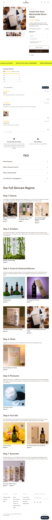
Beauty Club (15, 501)
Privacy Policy (26, 497)
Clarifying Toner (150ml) (33, 300)
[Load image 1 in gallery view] (8, 34)
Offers (4, 501)
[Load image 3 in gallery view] (17, 34)
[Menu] (4, 2)
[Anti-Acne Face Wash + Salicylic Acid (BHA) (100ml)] (42, 210)
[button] (41, 2)
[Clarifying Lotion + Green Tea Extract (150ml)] (26, 210)
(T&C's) (14, 148)
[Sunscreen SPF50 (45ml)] (14, 472)
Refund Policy (26, 503)
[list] (26, 143)
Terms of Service (26, 499)
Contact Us (15, 503)
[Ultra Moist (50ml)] (14, 395)
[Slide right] (24, 34)
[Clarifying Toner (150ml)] (38, 288)
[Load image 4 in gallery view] (21, 34)
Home (14, 497)
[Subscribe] (48, 497)
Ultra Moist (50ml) (8, 407)
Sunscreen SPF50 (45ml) (9, 483)
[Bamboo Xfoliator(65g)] (14, 248)
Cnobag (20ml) (7, 300)
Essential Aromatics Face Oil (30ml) (36, 445)
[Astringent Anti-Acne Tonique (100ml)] (14, 317)
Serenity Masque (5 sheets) (10, 367)
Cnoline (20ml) (7, 445)
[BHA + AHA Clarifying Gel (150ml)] (10, 210)
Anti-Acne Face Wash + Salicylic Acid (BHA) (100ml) (40, 219)
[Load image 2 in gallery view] (12, 34)
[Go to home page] (26, 2)
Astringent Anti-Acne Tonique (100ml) (13, 329)
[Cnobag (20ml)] (14, 288)
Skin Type (5, 499)
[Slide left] (4, 34)
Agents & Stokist (16, 505)
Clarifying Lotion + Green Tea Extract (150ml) (25, 218)
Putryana (31, 9)
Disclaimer (25, 501)
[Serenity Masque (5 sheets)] (14, 356)
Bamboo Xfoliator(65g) (9, 260)
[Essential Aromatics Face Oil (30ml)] (38, 433)
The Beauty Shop (6, 497)
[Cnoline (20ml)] (14, 433)
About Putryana (16, 499)
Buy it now (39, 51)
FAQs (14, 507)
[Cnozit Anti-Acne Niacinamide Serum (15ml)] (38, 317)
